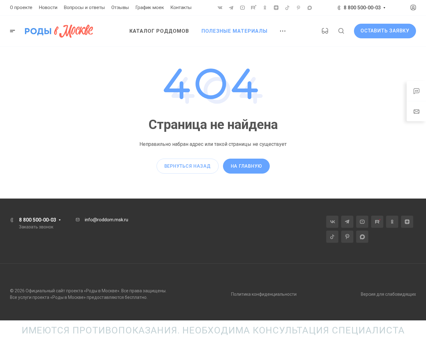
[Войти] (413, 8)
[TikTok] (287, 8)
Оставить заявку (385, 31)
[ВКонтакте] (220, 8)
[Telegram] (231, 8)
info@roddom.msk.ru (106, 220)
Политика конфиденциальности (264, 294)
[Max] (310, 8)
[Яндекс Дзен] (276, 8)
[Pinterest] (298, 8)
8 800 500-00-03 (362, 8)
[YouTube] (242, 8)
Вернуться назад (187, 166)
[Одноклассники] (265, 8)
